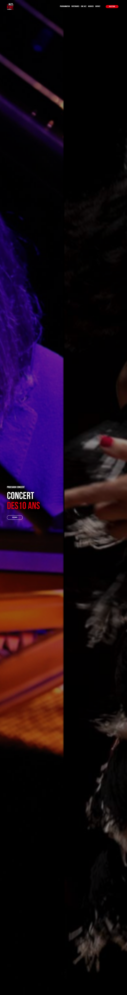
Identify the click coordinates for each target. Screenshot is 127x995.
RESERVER (14, 517)
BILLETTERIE (112, 6)
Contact (97, 6)
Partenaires (75, 6)
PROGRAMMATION (65, 6)
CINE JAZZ (83, 6)
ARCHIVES (91, 6)
